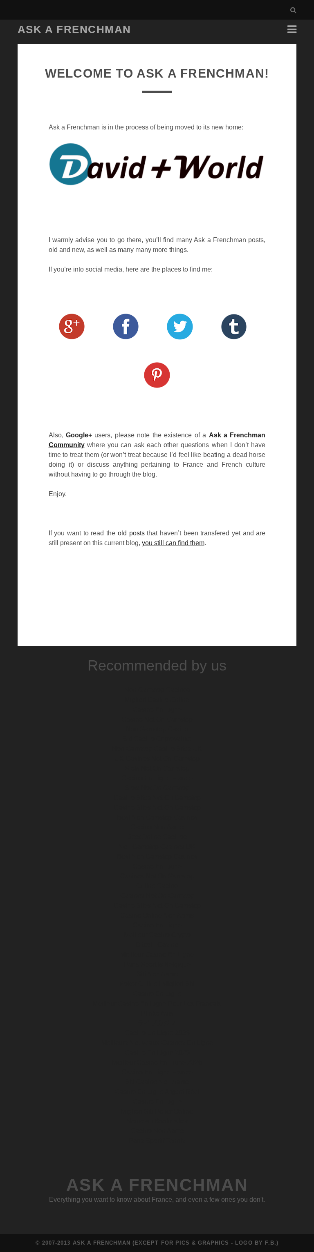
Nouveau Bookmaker (157, 1121)
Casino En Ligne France (157, 778)
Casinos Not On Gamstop (157, 876)
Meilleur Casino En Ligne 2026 (157, 1062)
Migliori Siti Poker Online (157, 1111)
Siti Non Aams (157, 974)
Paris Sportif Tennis (157, 1140)
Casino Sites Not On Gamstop (157, 797)
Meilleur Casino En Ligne (157, 954)
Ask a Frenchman (74, 29)
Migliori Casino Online (157, 699)
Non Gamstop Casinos (157, 689)
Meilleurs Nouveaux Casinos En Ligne (157, 1042)
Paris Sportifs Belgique (157, 964)
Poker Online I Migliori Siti (157, 983)
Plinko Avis (157, 1013)
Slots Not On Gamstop (157, 768)
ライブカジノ (157, 1023)
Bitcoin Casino (157, 944)
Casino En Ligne (157, 709)
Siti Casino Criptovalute (157, 738)
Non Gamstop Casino (157, 729)
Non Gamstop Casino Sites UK (157, 748)
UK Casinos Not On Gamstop (157, 758)
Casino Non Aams (157, 827)
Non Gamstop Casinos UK (157, 846)
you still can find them (173, 542)
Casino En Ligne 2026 (157, 1032)
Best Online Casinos (157, 836)
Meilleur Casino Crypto (157, 934)
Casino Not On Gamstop (157, 719)
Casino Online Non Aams (157, 915)
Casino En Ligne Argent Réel (157, 1091)
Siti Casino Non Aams (157, 1081)
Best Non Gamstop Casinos (157, 817)
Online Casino (157, 885)
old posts (131, 533)
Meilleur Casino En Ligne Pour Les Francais (157, 1003)
